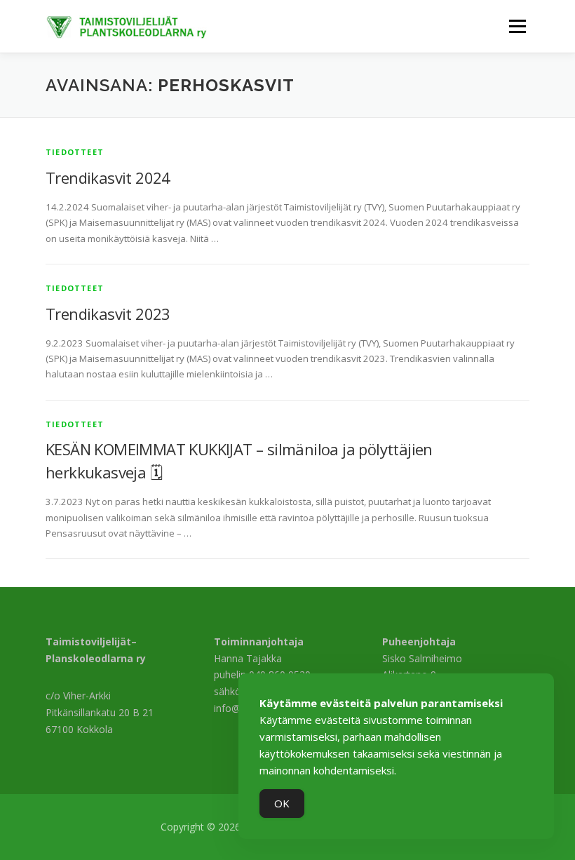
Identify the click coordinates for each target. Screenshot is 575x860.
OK (282, 803)
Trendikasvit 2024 (108, 177)
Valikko (517, 26)
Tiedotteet (75, 152)
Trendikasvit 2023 (108, 313)
